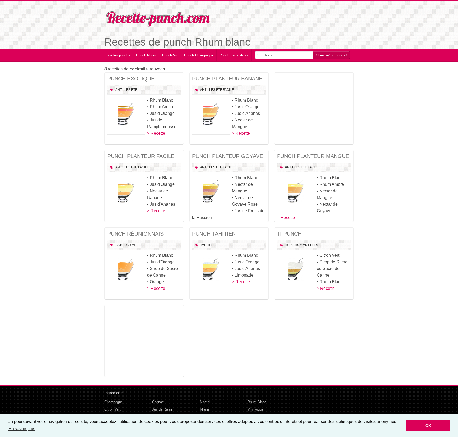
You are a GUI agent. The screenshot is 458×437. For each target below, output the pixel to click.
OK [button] (428, 426)
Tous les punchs (117, 55)
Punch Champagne (198, 55)
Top (288, 245)
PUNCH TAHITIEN (214, 234)
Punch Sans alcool (233, 55)
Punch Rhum (146, 55)
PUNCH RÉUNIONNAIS (135, 234)
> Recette (156, 133)
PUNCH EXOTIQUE (131, 79)
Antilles (122, 90)
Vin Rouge (255, 409)
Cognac (158, 402)
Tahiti (205, 245)
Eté (134, 90)
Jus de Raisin (162, 409)
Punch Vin (170, 55)
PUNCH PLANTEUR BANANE (227, 79)
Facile (228, 90)
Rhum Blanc (257, 402)
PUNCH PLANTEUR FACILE (140, 156)
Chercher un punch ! (331, 54)
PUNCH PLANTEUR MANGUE (313, 156)
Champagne (113, 402)
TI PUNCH (289, 234)
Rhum (297, 245)
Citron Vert (112, 409)
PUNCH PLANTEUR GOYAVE (227, 156)
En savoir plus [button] (21, 428)
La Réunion (125, 245)
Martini (205, 402)
